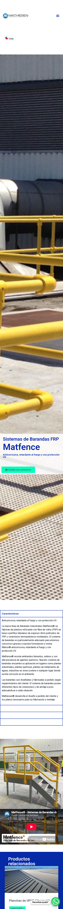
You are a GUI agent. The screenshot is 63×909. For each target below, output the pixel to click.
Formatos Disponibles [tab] (14, 708)
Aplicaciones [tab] (9, 715)
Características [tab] (10, 613)
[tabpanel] (31, 661)
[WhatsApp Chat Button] (55, 901)
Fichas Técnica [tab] (10, 722)
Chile (10, 38)
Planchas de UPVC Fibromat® (29, 900)
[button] (57, 15)
